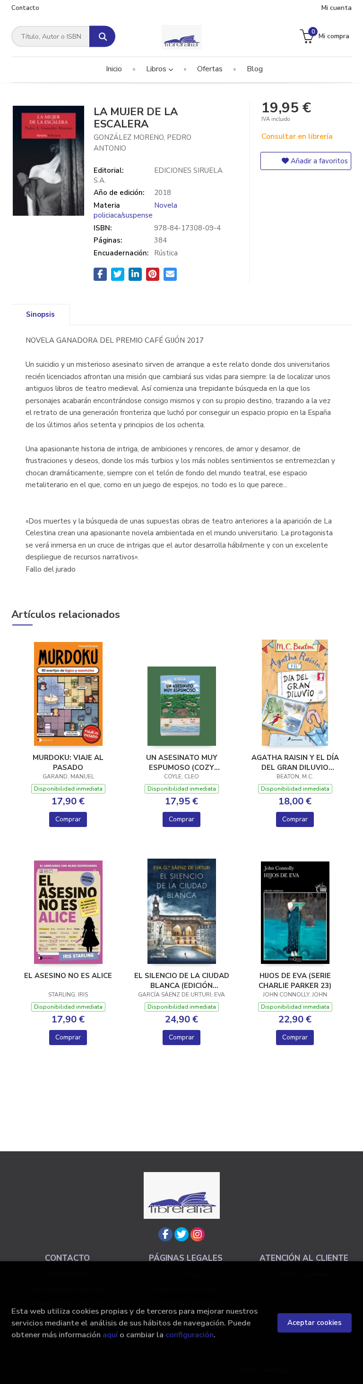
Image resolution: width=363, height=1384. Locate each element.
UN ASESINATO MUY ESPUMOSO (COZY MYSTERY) (181, 762)
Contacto (25, 8)
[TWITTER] (181, 1234)
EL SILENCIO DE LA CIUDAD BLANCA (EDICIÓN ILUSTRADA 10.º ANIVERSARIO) (181, 980)
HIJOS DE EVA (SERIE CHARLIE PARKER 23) (295, 980)
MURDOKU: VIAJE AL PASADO (68, 762)
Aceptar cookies (314, 1322)
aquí (110, 1334)
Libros (157, 69)
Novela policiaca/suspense (135, 210)
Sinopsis (40, 314)
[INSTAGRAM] (197, 1234)
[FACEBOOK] (165, 1234)
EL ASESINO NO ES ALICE (68, 975)
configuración (189, 1334)
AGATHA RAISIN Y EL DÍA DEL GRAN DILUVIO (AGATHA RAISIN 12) (295, 762)
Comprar (68, 819)
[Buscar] (102, 36)
